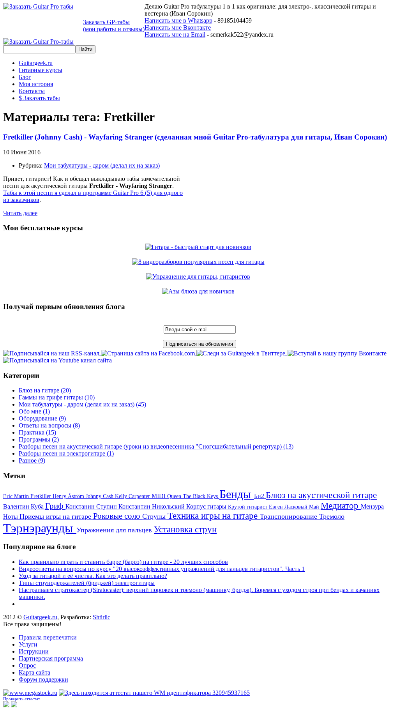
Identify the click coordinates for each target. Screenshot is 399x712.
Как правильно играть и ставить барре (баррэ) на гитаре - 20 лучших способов (123, 561)
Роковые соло (117, 516)
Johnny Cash (100, 496)
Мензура (372, 506)
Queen (175, 496)
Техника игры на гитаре (214, 516)
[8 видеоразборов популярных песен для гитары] (200, 261)
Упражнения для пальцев (115, 530)
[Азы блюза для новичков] (200, 291)
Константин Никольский (152, 506)
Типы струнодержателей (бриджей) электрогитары (87, 582)
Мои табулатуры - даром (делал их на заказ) (102, 165)
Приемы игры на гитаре (56, 516)
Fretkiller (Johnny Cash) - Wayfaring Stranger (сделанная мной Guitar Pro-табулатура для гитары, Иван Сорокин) (195, 137)
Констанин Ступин (91, 506)
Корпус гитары (207, 506)
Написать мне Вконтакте (178, 27)
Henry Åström (69, 496)
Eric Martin (16, 496)
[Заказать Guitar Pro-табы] (38, 41)
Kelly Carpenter (133, 496)
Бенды (236, 494)
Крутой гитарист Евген (256, 507)
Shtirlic (101, 617)
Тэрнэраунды (39, 528)
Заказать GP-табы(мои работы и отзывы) (114, 25)
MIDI (159, 496)
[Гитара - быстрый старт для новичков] (199, 247)
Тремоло (331, 516)
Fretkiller (41, 496)
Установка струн (185, 529)
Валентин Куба (24, 506)
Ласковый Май (302, 507)
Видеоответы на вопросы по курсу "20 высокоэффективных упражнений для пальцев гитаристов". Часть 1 (162, 568)
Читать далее (20, 213)
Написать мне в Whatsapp (178, 20)
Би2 (260, 496)
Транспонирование (289, 516)
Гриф (55, 506)
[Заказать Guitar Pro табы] (38, 6)
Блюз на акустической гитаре (321, 495)
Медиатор (341, 506)
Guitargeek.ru (40, 617)
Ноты (11, 516)
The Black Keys (201, 496)
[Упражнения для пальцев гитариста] (199, 276)
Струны (155, 516)
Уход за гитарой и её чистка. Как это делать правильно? (93, 575)
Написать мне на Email (175, 34)
